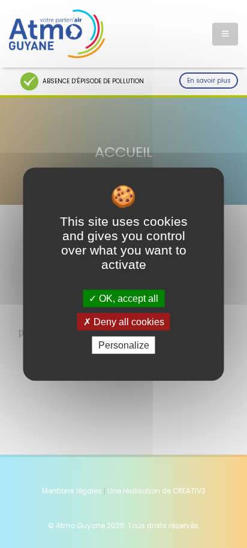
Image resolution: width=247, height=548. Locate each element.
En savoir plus (209, 80)
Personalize (123, 345)
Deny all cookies (127, 321)
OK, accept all (127, 298)
